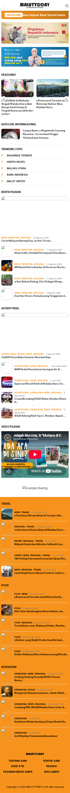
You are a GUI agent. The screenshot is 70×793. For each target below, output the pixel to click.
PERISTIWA (13, 237)
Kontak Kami (51, 760)
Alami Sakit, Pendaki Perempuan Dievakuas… (40, 252)
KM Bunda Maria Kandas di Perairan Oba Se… (40, 267)
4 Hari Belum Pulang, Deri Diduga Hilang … (39, 281)
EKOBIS (21, 354)
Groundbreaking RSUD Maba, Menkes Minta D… (40, 400)
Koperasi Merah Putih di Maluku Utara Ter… (39, 383)
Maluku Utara (16, 168)
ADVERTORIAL (8, 354)
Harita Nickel (16, 161)
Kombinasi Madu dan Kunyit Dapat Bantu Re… (40, 721)
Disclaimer (51, 771)
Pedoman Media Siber (17, 771)
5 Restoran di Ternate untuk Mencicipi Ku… (38, 597)
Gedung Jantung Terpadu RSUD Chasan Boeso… (37, 679)
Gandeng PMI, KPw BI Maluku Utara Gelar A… (40, 707)
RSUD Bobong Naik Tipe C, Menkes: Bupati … (39, 415)
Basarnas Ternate (19, 155)
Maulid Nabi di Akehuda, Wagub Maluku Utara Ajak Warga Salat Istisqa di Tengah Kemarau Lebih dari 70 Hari (17, 107)
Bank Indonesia (17, 174)
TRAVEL (25, 512)
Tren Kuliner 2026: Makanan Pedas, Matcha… (40, 625)
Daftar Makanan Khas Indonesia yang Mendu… (41, 654)
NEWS (4, 237)
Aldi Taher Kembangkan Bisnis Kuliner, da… (39, 611)
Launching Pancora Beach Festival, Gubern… (40, 573)
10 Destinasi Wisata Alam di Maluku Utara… (39, 529)
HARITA (18, 555)
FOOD (17, 593)
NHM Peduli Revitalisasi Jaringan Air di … (38, 369)
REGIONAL (26, 237)
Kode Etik (17, 766)
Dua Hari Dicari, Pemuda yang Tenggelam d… (40, 296)
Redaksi (51, 766)
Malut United (16, 181)
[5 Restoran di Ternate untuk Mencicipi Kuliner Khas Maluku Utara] (52, 88)
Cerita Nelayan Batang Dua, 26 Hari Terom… (26, 240)
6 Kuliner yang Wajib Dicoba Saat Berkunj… (39, 640)
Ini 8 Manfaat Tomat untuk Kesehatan (35, 736)
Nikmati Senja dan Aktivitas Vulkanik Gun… (39, 544)
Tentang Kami (18, 760)
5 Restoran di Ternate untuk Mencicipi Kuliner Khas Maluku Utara (52, 104)
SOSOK (31, 689)
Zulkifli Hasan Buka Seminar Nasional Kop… (26, 357)
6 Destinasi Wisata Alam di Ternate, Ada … (38, 515)
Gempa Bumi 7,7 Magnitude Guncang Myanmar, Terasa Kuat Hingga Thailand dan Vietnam (44, 134)
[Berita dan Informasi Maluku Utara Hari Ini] (35, 5)
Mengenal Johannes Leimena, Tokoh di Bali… (40, 693)
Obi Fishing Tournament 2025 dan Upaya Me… (40, 558)
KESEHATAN (36, 392)
